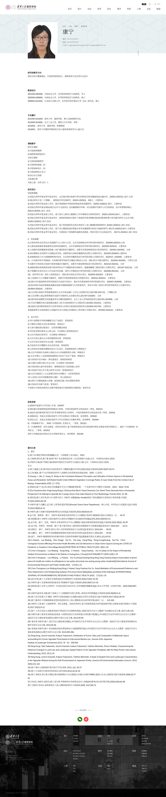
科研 (129, 9)
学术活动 (110, 741)
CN (144, 4)
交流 (149, 9)
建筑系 (144, 736)
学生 (74, 768)
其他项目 (75, 759)
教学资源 (110, 753)
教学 (119, 9)
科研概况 (144, 751)
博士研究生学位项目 (79, 756)
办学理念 (75, 738)
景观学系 (83, 26)
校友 (74, 771)
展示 (108, 768)
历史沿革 (75, 741)
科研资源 (144, 753)
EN (150, 4)
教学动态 (110, 756)
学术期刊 (144, 771)
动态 (89, 9)
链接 (158, 9)
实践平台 (144, 768)
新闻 (108, 736)
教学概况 (110, 751)
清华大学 (144, 766)
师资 (75, 26)
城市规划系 (145, 738)
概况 (108, 766)
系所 (99, 9)
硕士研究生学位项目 (79, 753)
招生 (109, 9)
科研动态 (144, 756)
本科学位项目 (77, 751)
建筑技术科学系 (146, 743)
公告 (108, 738)
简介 (80, 9)
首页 (70, 9)
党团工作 (110, 743)
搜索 (158, 4)
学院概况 (75, 736)
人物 (139, 9)
